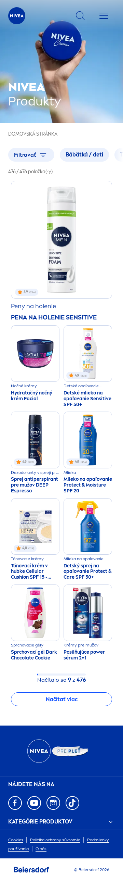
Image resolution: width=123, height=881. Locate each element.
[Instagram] (53, 803)
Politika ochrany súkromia (55, 840)
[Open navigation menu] (104, 16)
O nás (41, 848)
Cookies (15, 840)
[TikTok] (72, 803)
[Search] (80, 16)
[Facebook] (15, 803)
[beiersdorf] (31, 870)
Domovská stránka (32, 134)
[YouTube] (34, 803)
